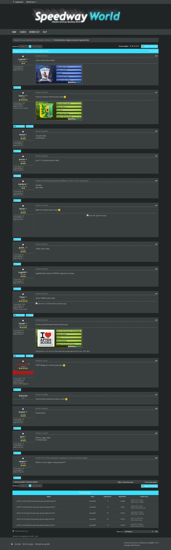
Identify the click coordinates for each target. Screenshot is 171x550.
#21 (156, 205)
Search (23, 31)
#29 (156, 433)
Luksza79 (141, 514)
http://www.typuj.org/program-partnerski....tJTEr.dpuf (72, 351)
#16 (156, 56)
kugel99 (22, 272)
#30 (156, 458)
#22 (156, 244)
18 (107, 519)
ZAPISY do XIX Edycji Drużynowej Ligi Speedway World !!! (36, 525)
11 (107, 501)
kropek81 (92, 501)
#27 (156, 394)
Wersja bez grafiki (42, 544)
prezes (22, 159)
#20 (156, 181)
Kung (140, 520)
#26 (156, 361)
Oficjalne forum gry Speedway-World (25, 40)
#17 (156, 92)
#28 (156, 408)
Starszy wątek (19, 482)
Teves (22, 297)
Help (45, 31)
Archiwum (47, 40)
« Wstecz (22, 46)
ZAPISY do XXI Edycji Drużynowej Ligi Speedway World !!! (36, 513)
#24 (156, 294)
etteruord (141, 526)
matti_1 (22, 95)
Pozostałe (40, 40)
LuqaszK (22, 59)
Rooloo (137, 545)
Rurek (22, 208)
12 (107, 507)
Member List (34, 31)
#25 (156, 320)
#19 (156, 156)
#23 (156, 269)
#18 (156, 131)
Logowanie (19, 2)
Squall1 (22, 323)
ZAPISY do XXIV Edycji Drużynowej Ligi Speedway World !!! (36, 501)
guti (22, 436)
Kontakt (17, 544)
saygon (22, 461)
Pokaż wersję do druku (21, 531)
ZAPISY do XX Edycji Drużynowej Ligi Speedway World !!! (35, 519)
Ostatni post (134, 502)
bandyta (22, 184)
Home (14, 31)
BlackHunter (142, 508)
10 (107, 513)
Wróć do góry (28, 544)
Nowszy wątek (31, 482)
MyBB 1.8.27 (154, 543)
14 (107, 525)
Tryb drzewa (153, 51)
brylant (22, 412)
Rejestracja (30, 2)
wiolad (22, 134)
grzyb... (22, 247)
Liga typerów (40, 351)
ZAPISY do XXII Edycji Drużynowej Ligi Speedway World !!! (36, 507)
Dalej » (39, 46)
